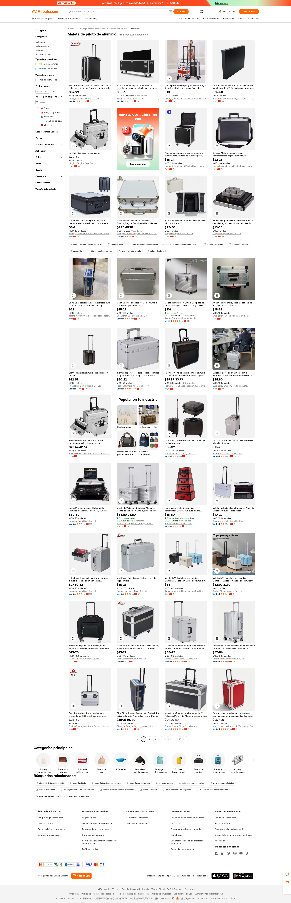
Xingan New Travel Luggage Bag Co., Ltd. (184, 591)
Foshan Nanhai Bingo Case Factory (133, 386)
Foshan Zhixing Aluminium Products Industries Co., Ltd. (90, 726)
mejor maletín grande (131, 251)
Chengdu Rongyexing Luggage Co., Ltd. (135, 726)
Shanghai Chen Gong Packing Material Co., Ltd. (138, 233)
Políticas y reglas (90, 849)
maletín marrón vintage (140, 783)
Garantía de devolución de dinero (97, 823)
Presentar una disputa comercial (186, 829)
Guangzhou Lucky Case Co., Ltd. (84, 98)
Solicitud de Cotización (137, 823)
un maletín (77, 251)
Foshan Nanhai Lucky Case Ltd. (131, 658)
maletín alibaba (79, 783)
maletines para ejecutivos (78, 796)
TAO (169, 889)
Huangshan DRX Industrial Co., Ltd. (85, 386)
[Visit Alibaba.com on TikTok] (247, 853)
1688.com (114, 889)
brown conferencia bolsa (223, 783)
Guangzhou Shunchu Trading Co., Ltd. (230, 386)
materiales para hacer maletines (214, 790)
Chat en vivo (176, 823)
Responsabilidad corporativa (51, 829)
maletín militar (117, 244)
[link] (287, 874)
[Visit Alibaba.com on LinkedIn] (223, 853)
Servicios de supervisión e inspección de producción (100, 842)
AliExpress (102, 889)
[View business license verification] (172, 898)
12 (180, 739)
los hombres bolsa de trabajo (185, 244)
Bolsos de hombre (118, 28)
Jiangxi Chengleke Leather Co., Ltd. (181, 318)
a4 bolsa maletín (166, 783)
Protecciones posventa (93, 835)
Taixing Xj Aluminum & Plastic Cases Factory (185, 98)
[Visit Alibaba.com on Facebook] (217, 853)
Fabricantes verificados (137, 817)
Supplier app (164, 876)
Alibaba (71, 28)
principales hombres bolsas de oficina (148, 244)
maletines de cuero (240, 244)
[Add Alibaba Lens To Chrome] (81, 876)
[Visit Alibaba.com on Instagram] (235, 853)
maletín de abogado (158, 251)
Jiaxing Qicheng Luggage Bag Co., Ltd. (135, 523)
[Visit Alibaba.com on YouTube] (241, 853)
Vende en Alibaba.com (225, 817)
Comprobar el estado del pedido (230, 829)
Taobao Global (158, 889)
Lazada (145, 889)
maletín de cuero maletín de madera (118, 790)
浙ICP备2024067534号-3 (223, 898)
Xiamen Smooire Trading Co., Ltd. (180, 453)
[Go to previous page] (137, 739)
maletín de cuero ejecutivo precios (87, 244)
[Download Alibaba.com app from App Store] (220, 876)
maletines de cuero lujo (49, 796)
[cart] (211, 12)
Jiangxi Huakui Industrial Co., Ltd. (84, 658)
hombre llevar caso (47, 790)
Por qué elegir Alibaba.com (50, 817)
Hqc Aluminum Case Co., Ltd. (130, 98)
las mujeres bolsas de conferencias (79, 790)
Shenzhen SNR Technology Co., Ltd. (229, 98)
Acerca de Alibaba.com (49, 811)
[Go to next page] (186, 739)
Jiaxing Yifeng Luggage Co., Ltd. (227, 591)
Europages (189, 889)
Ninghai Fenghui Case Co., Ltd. (83, 163)
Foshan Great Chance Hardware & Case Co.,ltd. (186, 386)
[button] (170, 11)
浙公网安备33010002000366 (195, 898)
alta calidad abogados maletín (51, 783)
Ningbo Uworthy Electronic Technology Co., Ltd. (233, 726)
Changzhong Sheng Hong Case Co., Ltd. (231, 316)
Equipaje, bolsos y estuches (92, 28)
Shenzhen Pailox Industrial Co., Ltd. (228, 658)
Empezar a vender (223, 823)
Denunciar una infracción (182, 849)
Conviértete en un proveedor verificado (233, 835)
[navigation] (49, 384)
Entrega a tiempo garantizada (95, 829)
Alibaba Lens (52, 876)
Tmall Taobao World (131, 889)
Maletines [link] (135, 28)
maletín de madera (215, 244)
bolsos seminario (150, 790)
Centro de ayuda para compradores (187, 817)
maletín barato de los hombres (108, 783)
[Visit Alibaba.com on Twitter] (229, 853)
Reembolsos (176, 835)
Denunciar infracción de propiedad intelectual (187, 842)
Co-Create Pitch (45, 823)
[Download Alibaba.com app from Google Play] (243, 876)
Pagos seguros (89, 817)
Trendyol (178, 889)
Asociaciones (221, 840)
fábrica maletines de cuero (102, 251)
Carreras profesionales (48, 835)
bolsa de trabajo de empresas (178, 790)
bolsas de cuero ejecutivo (193, 783)
